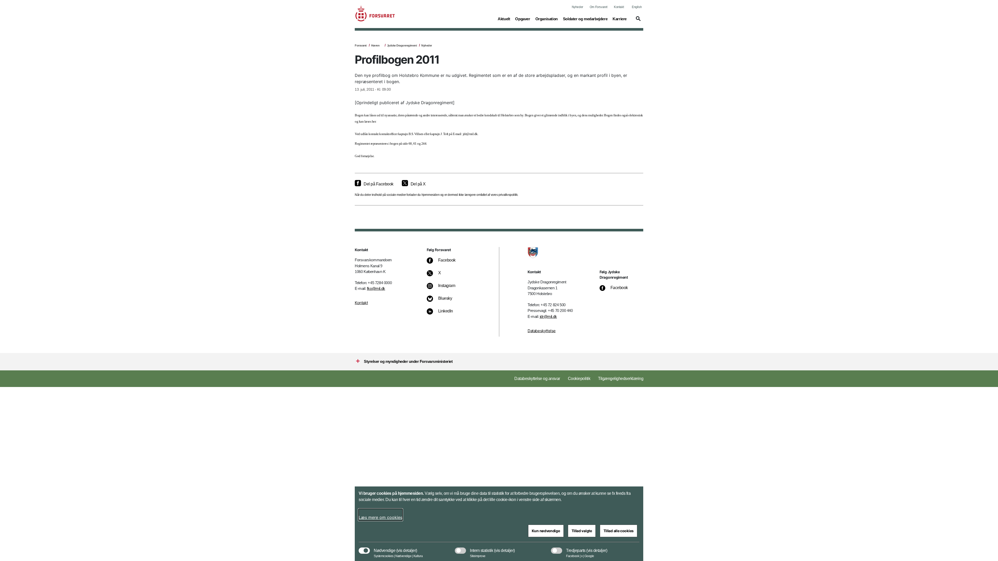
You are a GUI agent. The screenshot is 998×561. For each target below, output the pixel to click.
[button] (637, 21)
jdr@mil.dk (548, 316)
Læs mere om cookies (380, 517)
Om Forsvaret (598, 7)
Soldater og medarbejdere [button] (585, 18)
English (637, 7)
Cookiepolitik (579, 378)
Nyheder (577, 7)
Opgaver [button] (522, 18)
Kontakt (619, 7)
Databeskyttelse (542, 330)
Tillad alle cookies (618, 531)
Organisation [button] (546, 18)
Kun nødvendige (546, 531)
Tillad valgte (582, 531)
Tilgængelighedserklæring (620, 378)
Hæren (375, 45)
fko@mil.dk (376, 288)
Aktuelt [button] (504, 18)
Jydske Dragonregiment (402, 45)
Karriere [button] (620, 18)
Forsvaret (361, 45)
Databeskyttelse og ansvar (537, 378)
